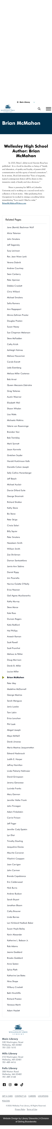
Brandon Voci (13, 432)
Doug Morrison (14, 660)
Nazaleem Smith (14, 543)
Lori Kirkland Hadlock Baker (20, 923)
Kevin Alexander (14, 934)
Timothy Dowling (15, 841)
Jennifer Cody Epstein (17, 829)
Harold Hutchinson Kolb (18, 461)
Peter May (11, 683)
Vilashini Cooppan (15, 858)
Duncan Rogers (14, 619)
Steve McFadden (14, 338)
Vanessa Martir (14, 1004)
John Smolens (13, 239)
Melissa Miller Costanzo (18, 373)
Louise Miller (13, 671)
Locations (43, 1096)
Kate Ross (11, 613)
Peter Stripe (12, 519)
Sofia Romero (13, 303)
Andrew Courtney (15, 268)
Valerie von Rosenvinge (18, 426)
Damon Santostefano (17, 560)
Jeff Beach (12, 478)
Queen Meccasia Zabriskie (19, 385)
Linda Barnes (13, 917)
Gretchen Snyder (15, 455)
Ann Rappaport (14, 309)
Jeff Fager (11, 823)
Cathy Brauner (14, 911)
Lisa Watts (11, 414)
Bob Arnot (11, 379)
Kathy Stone (12, 508)
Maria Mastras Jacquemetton (20, 747)
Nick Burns (12, 888)
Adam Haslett (13, 1010)
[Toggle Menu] (48, 109)
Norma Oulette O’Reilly (18, 584)
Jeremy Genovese (15, 782)
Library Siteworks (29, 1118)
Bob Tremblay (13, 438)
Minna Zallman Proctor (18, 315)
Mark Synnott (13, 443)
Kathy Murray (13, 601)
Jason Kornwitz (14, 449)
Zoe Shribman (13, 554)
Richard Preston (14, 999)
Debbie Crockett (14, 286)
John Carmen (13, 870)
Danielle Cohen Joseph (18, 467)
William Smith (13, 549)
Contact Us (20, 1096)
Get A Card (7, 1096)
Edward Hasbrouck (16, 753)
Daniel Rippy (13, 572)
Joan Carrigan (14, 864)
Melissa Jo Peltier (15, 654)
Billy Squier (12, 531)
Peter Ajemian (13, 280)
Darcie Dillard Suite (16, 490)
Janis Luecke (13, 706)
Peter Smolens (13, 537)
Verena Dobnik (14, 262)
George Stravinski (15, 496)
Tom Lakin (12, 712)
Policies (6, 1101)
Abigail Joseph (14, 730)
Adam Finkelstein (15, 812)
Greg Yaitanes (13, 391)
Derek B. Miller (14, 665)
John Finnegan (14, 806)
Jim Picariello (13, 578)
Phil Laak (11, 724)
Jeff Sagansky (13, 245)
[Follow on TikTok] (22, 1085)
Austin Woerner (14, 397)
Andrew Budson (14, 893)
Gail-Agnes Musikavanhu (19, 595)
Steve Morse (12, 607)
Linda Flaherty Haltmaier (18, 771)
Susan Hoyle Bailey (16, 928)
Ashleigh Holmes (15, 350)
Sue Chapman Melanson (18, 332)
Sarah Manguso (14, 701)
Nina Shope (12, 981)
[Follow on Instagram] (10, 1085)
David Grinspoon (15, 777)
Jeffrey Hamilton (14, 765)
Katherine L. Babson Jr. (17, 940)
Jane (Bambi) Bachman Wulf (20, 227)
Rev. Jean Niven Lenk (17, 256)
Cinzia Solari (13, 525)
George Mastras (14, 695)
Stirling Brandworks (27, 1121)
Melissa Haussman (16, 356)
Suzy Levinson (13, 250)
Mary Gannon (13, 794)
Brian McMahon (15, 677)
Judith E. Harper (14, 759)
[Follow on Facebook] (4, 1085)
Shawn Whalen (14, 408)
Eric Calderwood (15, 882)
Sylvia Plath (12, 969)
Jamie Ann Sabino (15, 566)
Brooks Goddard (15, 958)
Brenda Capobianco (16, 876)
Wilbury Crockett (15, 987)
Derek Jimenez (14, 741)
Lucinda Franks (14, 788)
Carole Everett (13, 362)
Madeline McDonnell (16, 689)
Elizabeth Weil (13, 402)
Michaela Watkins (15, 420)
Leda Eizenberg (14, 367)
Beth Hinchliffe (14, 993)
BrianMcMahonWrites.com (14, 203)
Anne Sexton (13, 964)
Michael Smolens (15, 297)
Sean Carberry (14, 274)
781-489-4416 (9, 1062)
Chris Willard (13, 291)
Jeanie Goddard (14, 952)
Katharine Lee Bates (16, 975)
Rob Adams (12, 946)
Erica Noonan (13, 589)
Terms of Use (32, 1109)
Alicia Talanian (14, 233)
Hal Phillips (12, 630)
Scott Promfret (13, 648)
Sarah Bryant (13, 899)
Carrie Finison (13, 817)
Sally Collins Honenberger (19, 473)
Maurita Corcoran (15, 852)
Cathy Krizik (13, 344)
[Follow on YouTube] (16, 1085)
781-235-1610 (9, 1047)
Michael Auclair (14, 484)
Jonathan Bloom (14, 905)
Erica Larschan (14, 718)
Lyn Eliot (11, 835)
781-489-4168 (9, 1077)
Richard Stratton (14, 502)
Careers (32, 1096)
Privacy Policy (20, 1109)
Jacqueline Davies (15, 847)
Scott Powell (12, 642)
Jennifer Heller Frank (17, 800)
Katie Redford (13, 625)
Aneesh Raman (14, 636)
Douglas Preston (15, 321)
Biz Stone (11, 513)
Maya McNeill (13, 736)
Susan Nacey (13, 326)
